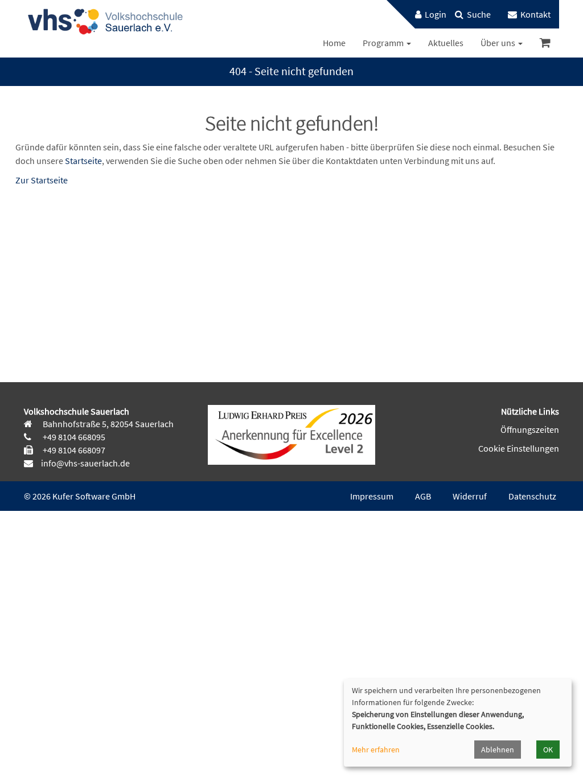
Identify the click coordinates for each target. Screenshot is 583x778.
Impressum (371, 496)
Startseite (83, 160)
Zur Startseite (41, 180)
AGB (423, 496)
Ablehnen (497, 749)
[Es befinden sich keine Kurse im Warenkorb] (545, 43)
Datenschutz (532, 496)
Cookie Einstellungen (518, 448)
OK (548, 749)
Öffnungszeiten (529, 429)
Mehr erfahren (376, 749)
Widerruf (470, 496)
